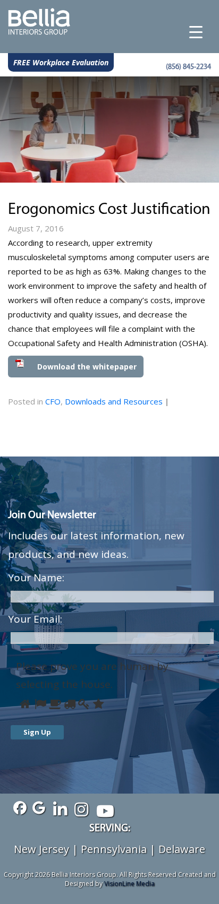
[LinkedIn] (60, 808)
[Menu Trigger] (196, 31)
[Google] (38, 808)
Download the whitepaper (86, 366)
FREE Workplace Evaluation (60, 62)
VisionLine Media (129, 883)
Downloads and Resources (114, 401)
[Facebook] (17, 808)
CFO (53, 401)
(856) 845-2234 (188, 67)
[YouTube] (102, 808)
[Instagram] (81, 808)
